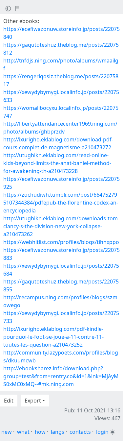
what (23, 431)
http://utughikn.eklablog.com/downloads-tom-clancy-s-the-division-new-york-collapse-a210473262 (61, 226)
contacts (80, 431)
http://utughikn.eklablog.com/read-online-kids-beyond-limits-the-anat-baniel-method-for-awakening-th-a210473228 (57, 163)
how (40, 431)
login (102, 431)
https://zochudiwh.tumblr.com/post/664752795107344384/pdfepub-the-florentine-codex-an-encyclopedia (60, 202)
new (6, 431)
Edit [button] (8, 400)
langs (57, 431)
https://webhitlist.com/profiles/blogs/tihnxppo (61, 242)
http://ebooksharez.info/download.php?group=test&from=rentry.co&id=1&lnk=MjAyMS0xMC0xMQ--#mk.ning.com (61, 376)
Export (33, 400)
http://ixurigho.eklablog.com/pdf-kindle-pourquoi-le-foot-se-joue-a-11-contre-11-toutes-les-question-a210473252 (53, 336)
